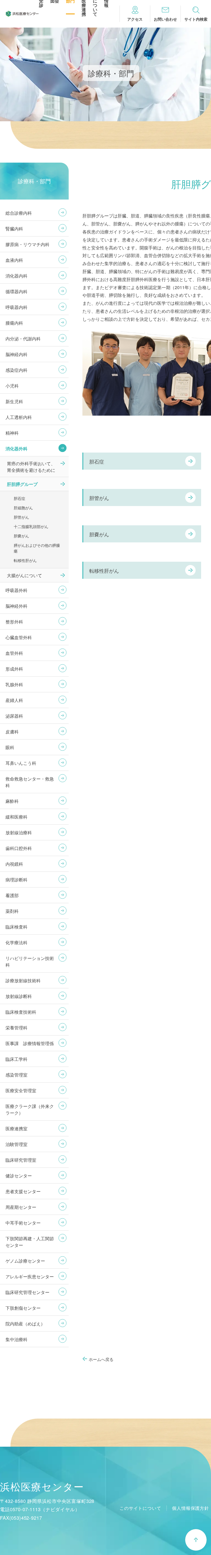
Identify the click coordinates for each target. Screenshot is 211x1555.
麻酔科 (12, 801)
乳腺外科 (14, 684)
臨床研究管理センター (27, 1292)
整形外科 (14, 621)
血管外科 (14, 653)
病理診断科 (16, 879)
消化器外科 (16, 448)
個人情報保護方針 (190, 1508)
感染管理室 (16, 1075)
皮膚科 (12, 731)
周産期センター (20, 1207)
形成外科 (14, 669)
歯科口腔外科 (18, 848)
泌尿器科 (14, 716)
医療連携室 (16, 1128)
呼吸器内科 (16, 307)
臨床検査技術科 (20, 1012)
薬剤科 (12, 911)
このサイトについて (140, 1508)
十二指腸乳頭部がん (31, 526)
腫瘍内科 (14, 323)
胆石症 (96, 461)
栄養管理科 (16, 1027)
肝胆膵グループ (22, 484)
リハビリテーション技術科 (29, 961)
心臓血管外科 (18, 637)
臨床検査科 (16, 927)
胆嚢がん (99, 534)
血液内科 (14, 260)
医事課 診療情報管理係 (29, 1043)
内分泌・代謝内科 (23, 338)
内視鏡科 (14, 864)
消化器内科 (16, 276)
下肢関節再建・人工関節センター (29, 1241)
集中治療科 (16, 1339)
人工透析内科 (18, 417)
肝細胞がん (23, 507)
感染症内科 (16, 370)
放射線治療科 (18, 832)
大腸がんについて (24, 575)
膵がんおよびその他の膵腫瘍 (37, 548)
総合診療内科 (18, 213)
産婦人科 (14, 700)
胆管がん (99, 497)
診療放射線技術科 (23, 980)
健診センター (18, 1175)
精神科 (12, 433)
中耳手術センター (23, 1223)
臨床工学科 (16, 1059)
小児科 (12, 386)
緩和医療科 (16, 817)
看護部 (12, 895)
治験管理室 (16, 1144)
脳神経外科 (16, 606)
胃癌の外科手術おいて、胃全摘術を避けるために (31, 466)
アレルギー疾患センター (29, 1276)
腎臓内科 (14, 228)
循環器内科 (16, 291)
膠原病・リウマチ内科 (27, 244)
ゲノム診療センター (25, 1261)
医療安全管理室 (20, 1090)
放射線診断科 (18, 996)
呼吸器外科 (16, 590)
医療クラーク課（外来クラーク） (29, 1109)
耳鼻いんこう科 (20, 763)
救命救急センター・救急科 (29, 782)
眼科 (9, 747)
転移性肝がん (104, 570)
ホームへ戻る (101, 1359)
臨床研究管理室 (20, 1160)
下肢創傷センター (23, 1308)
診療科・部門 (34, 181)
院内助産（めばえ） (25, 1323)
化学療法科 (16, 942)
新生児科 (14, 401)
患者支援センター (23, 1191)
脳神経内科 (16, 354)
